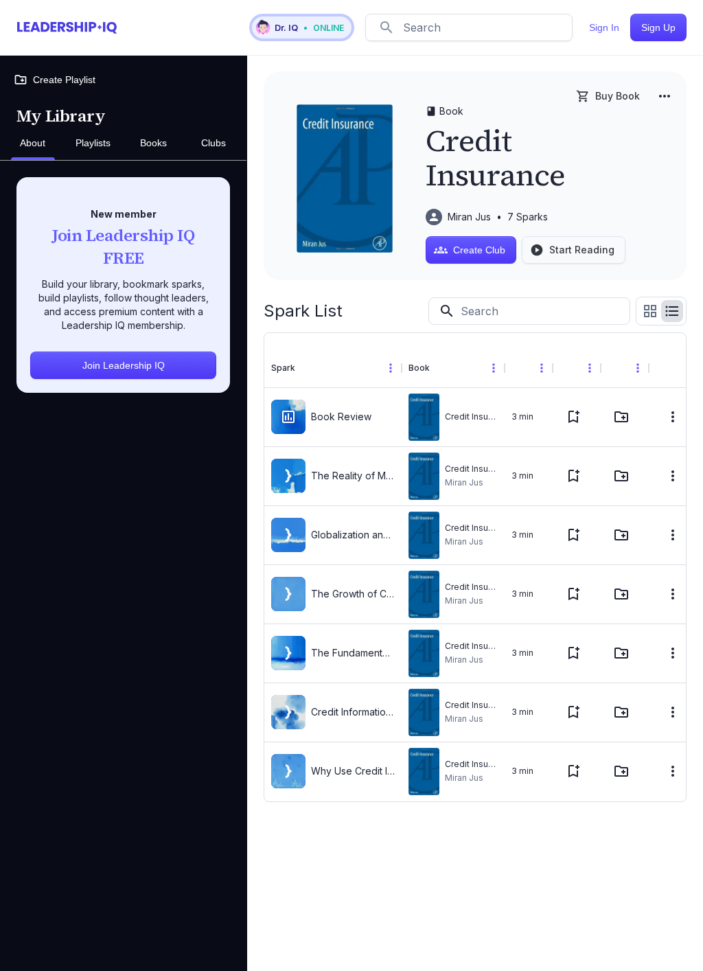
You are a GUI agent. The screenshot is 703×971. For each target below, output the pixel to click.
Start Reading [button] (581, 249)
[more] (665, 96)
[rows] (672, 311)
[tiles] (650, 311)
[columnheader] (333, 368)
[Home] (66, 27)
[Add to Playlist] (621, 416)
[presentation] (288, 417)
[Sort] (306, 368)
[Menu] (391, 368)
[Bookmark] (573, 416)
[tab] (33, 143)
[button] (301, 27)
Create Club (479, 249)
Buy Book (617, 96)
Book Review (341, 416)
